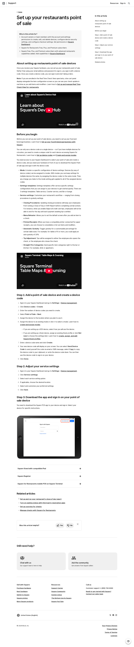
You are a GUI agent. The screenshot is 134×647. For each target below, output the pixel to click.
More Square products (25, 601)
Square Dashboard (57, 54)
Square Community (58, 591)
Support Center (57, 588)
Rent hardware (22, 591)
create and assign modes (30, 325)
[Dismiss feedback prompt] (77, 524)
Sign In (123, 3)
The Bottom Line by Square (61, 598)
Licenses (114, 636)
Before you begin (100, 31)
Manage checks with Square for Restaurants (38, 510)
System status (56, 595)
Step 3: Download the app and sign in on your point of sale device (104, 55)
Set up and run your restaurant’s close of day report (41, 499)
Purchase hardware (24, 588)
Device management (69, 303)
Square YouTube (57, 601)
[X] (110, 615)
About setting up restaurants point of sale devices (103, 23)
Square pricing (22, 598)
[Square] (4, 3)
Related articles (100, 62)
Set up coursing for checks (31, 507)
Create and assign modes (66, 155)
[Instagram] (116, 615)
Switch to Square (23, 595)
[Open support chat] (128, 641)
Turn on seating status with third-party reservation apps (42, 503)
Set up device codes (45, 155)
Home (20, 12)
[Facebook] (113, 615)
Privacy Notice (112, 629)
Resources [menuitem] (114, 3)
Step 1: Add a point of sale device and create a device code (104, 38)
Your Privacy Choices (109, 626)
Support (12, 3)
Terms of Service (111, 632)
